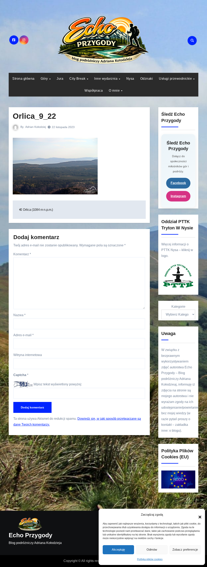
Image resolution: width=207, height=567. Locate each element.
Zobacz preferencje (185, 549)
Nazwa (19, 315)
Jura (60, 78)
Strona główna (23, 78)
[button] (198, 515)
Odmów (152, 549)
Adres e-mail (23, 335)
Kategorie (178, 306)
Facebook (178, 183)
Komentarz (22, 254)
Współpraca (93, 90)
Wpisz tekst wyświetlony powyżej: (58, 384)
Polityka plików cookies (150, 559)
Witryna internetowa (27, 355)
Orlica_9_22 (34, 116)
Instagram (178, 196)
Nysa (130, 78)
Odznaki (146, 78)
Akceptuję (118, 549)
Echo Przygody (30, 535)
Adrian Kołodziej (35, 126)
